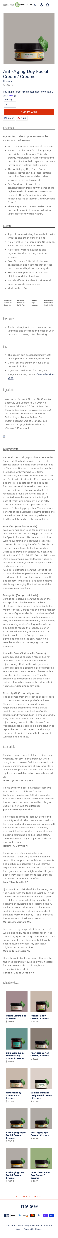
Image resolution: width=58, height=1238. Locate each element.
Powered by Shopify (32, 1229)
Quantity (8, 99)
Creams (7, 80)
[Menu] (53, 4)
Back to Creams (31, 1196)
